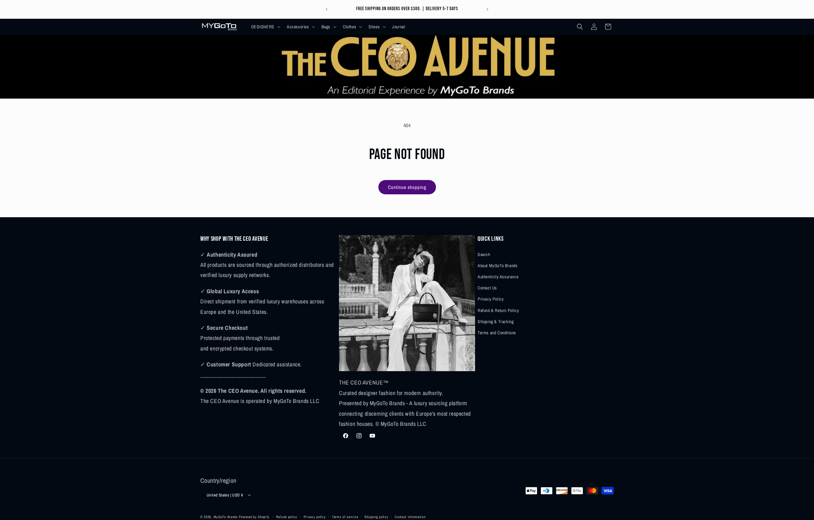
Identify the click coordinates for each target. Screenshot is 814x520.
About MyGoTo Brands (497, 265)
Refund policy (286, 516)
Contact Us (487, 287)
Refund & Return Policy (498, 310)
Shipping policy (376, 516)
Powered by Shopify (254, 517)
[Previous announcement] (327, 9)
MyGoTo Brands (226, 517)
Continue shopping (407, 187)
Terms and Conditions (497, 332)
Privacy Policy (491, 299)
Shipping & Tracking (496, 321)
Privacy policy (315, 516)
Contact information (410, 516)
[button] (265, 26)
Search (484, 254)
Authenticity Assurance (498, 276)
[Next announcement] (487, 9)
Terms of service (345, 516)
